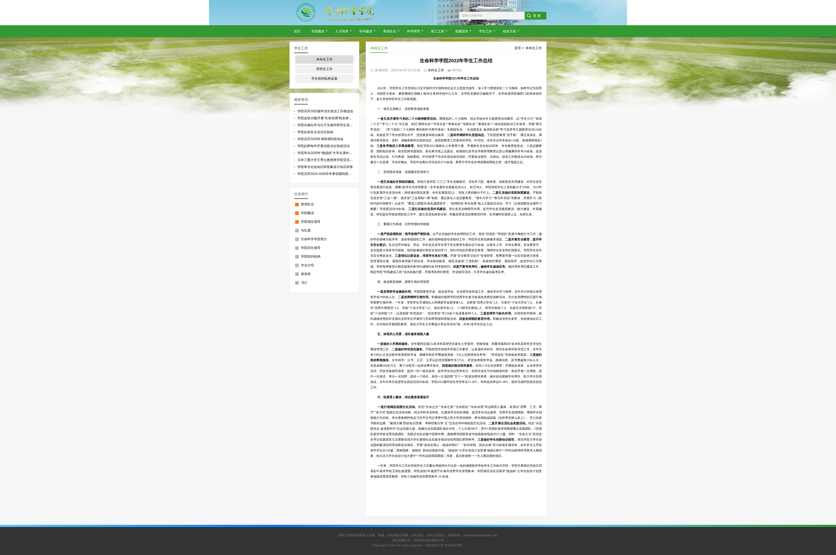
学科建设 (365, 31)
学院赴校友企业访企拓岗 (315, 132)
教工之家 (437, 31)
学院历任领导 (310, 248)
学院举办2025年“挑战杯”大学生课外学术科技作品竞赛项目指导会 (344, 153)
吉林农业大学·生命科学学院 (444, 545)
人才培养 (341, 31)
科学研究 (413, 31)
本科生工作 (534, 48)
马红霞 (306, 230)
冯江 (304, 282)
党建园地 (461, 31)
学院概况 (317, 31)
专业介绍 (307, 265)
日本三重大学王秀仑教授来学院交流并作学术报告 (333, 160)
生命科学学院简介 (314, 239)
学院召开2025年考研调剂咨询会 (320, 139)
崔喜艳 (306, 274)
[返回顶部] (827, 495)
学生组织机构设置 (324, 78)
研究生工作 (324, 69)
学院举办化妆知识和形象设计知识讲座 (325, 167)
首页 (297, 31)
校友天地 (509, 31)
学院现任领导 (310, 221)
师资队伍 (389, 31)
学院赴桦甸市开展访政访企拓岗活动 (323, 146)
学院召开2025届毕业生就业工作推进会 (325, 111)
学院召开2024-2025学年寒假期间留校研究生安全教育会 (337, 174)
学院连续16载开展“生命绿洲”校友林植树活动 (329, 118)
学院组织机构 (310, 256)
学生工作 (485, 31)
